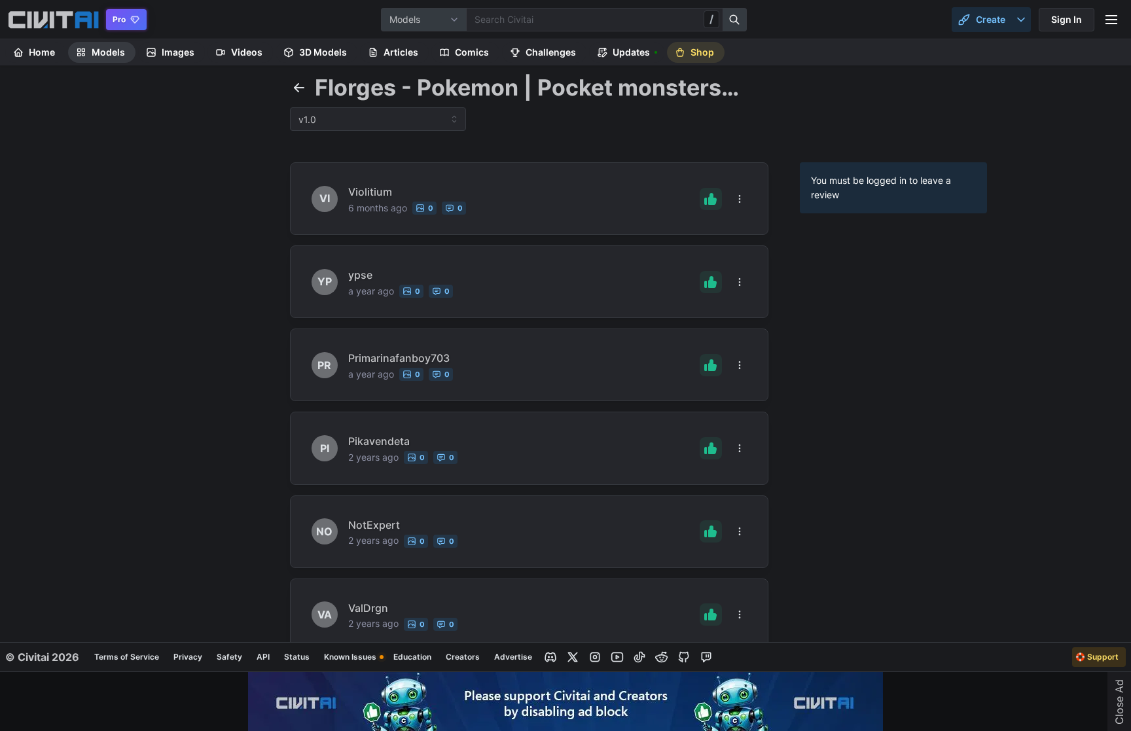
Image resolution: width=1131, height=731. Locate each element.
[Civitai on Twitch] (706, 657)
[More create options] (1021, 19)
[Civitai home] (53, 19)
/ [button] (711, 19)
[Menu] (1111, 19)
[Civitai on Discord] (550, 657)
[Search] (735, 19)
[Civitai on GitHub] (684, 657)
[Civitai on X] (573, 657)
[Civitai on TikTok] (639, 657)
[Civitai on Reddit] (662, 657)
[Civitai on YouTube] (617, 657)
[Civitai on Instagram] (595, 657)
